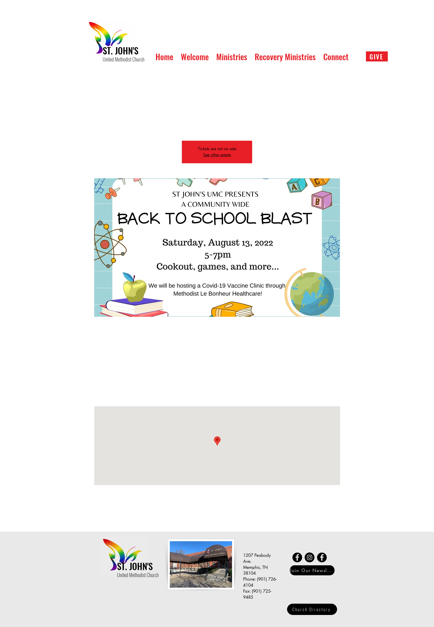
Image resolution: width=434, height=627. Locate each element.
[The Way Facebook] (297, 557)
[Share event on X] (126, 518)
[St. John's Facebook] (322, 557)
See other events (217, 155)
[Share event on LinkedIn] (138, 518)
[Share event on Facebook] (113, 518)
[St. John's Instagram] (309, 557)
